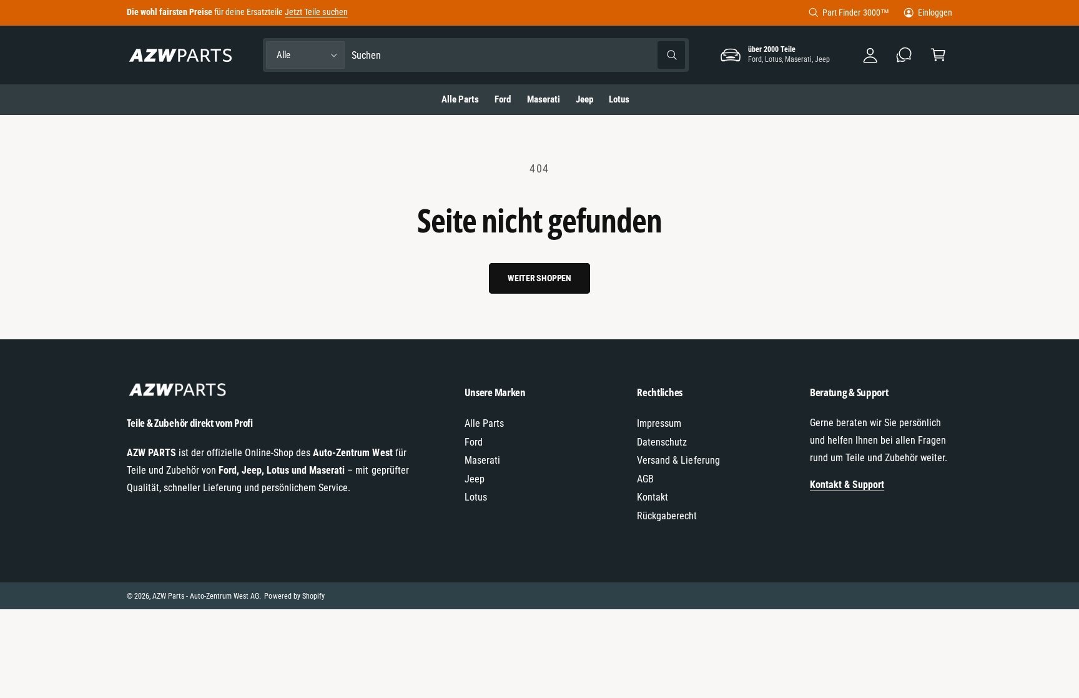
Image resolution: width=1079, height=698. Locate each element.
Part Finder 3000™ (855, 12)
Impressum (659, 423)
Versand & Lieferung (678, 460)
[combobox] (518, 55)
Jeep (475, 479)
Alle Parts (484, 423)
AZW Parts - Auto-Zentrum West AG (206, 596)
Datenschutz (662, 442)
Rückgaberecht (667, 516)
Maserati (482, 460)
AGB (645, 479)
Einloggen (935, 12)
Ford (474, 442)
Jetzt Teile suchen (316, 12)
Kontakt (652, 497)
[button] (938, 55)
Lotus (476, 497)
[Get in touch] (904, 55)
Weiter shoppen (539, 278)
